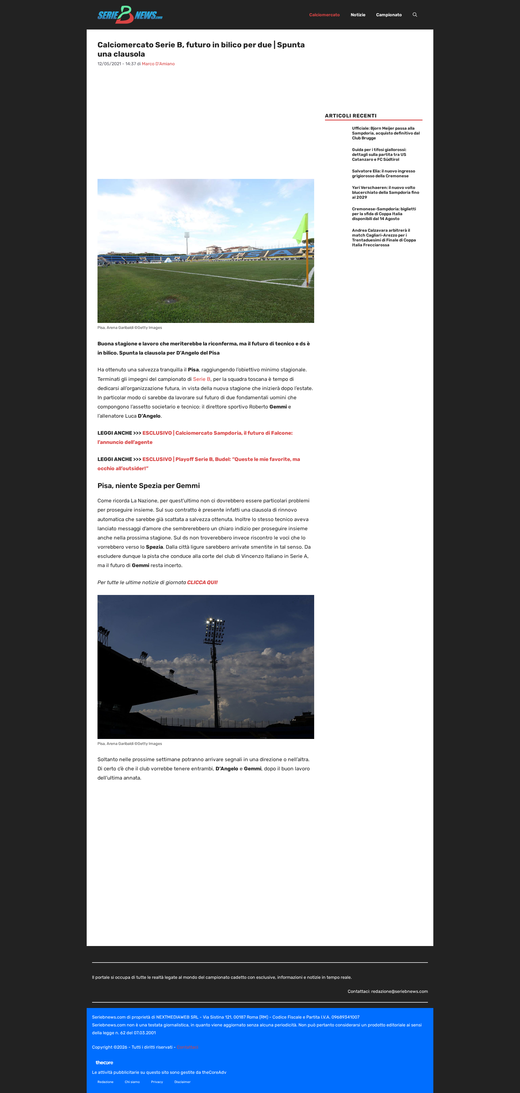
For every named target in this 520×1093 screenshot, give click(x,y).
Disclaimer (182, 1082)
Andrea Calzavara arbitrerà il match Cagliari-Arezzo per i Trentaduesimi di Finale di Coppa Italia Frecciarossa (384, 237)
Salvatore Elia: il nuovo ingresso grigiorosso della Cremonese (383, 173)
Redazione (105, 1082)
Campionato (389, 14)
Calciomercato (324, 14)
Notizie (358, 14)
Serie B (201, 379)
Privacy (157, 1082)
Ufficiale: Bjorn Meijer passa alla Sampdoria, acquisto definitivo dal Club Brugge (386, 133)
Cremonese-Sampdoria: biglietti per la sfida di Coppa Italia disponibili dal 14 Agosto (384, 214)
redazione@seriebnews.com (399, 991)
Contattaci (187, 1047)
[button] (414, 15)
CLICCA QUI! (202, 582)
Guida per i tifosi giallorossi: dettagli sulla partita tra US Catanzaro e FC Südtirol (379, 154)
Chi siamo (132, 1082)
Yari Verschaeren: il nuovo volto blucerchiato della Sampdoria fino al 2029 (385, 192)
